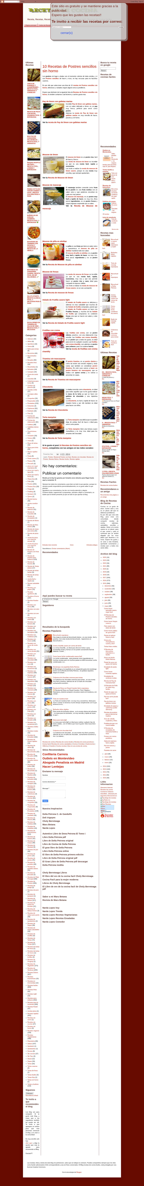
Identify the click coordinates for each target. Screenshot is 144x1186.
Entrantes (31, 406)
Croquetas (31, 398)
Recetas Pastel (33, 1007)
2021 (105, 566)
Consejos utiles (33, 394)
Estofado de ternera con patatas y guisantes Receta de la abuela (32, 246)
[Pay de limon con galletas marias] (53, 118)
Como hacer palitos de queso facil (110, 631)
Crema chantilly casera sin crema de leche (67, 646)
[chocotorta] (53, 406)
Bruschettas (31, 367)
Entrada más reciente (49, 545)
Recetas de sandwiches (31, 920)
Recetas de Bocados (31, 755)
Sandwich (31, 1046)
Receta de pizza (33, 533)
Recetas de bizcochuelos (32, 750)
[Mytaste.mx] (105, 800)
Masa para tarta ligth (60, 720)
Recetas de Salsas (31, 899)
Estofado (30, 411)
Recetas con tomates (32, 719)
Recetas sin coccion (31, 1023)
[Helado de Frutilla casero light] (53, 319)
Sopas (30, 1061)
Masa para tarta (33, 447)
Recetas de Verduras (31, 969)
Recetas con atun (33, 609)
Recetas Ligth (32, 994)
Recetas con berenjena (32, 631)
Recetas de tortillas (31, 956)
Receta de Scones (31, 563)
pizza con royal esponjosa (33, 467)
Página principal (31, 25)
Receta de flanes (33, 520)
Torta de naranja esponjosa (114, 265)
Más (103, 379)
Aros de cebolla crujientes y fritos (110, 719)
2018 (105, 575)
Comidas (81, 744)
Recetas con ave (33, 613)
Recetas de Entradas (31, 736)
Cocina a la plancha (31, 386)
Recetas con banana (32, 623)
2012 (105, 772)
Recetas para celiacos (32, 999)
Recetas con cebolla (32, 654)
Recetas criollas (33, 726)
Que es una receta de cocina (77, 746)
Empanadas (32, 401)
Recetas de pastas (31, 859)
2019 (105, 572)
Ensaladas (31, 403)
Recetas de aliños (31, 746)
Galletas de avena (109, 201)
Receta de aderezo (31, 508)
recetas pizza (32, 1011)
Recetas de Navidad (31, 846)
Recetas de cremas (31, 797)
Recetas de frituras (31, 818)
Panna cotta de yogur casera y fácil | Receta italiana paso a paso (33, 192)
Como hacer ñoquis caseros (110, 622)
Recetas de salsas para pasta (33, 914)
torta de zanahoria (109, 217)
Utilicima (45, 746)
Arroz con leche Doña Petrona (109, 658)
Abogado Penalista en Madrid (63, 762)
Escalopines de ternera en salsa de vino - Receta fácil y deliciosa (33, 326)
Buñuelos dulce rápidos (61, 709)
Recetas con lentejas (32, 684)
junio (106, 603)
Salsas (30, 1043)
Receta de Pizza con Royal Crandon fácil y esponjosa (71, 688)
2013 (105, 769)
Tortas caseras (32, 1066)
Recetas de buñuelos (31, 778)
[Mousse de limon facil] (53, 173)
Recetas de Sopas (31, 924)
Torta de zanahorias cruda (114, 221)
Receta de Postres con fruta (62, 457)
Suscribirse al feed (32, 1095)
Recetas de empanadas (31, 806)
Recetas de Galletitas (31, 827)
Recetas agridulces (31, 593)
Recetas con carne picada (32, 650)
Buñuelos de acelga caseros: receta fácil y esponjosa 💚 (33, 218)
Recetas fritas (32, 989)
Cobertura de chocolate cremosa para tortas (68, 677)
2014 (105, 766)
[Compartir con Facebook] (67, 454)
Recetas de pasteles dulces (33, 867)
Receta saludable (33, 583)
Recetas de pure (33, 890)
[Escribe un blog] (63, 454)
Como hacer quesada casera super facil (110, 610)
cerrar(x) (67, 33)
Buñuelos (31, 369)
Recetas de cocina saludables (61, 744)
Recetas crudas (33, 731)
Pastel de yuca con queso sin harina (110, 663)
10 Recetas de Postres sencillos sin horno (110, 616)
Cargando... (46, 805)
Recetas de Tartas (31, 939)
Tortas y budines (33, 1084)
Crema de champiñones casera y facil (109, 642)
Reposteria (31, 1041)
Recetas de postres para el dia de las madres (110, 714)
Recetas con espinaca (32, 672)
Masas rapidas (32, 452)
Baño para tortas (33, 349)
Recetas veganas (33, 1031)
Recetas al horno (33, 596)
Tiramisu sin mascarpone (53, 359)
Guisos (30, 438)
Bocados (30, 360)
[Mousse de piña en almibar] (53, 260)
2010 (105, 778)
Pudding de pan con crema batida (111, 724)
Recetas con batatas (32, 627)
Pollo (29, 481)
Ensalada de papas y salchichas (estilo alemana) (111, 707)
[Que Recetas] (105, 804)
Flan (29, 413)
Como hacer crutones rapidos (110, 672)
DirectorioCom (112, 796)
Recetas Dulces (54, 459)
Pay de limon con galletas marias (57, 101)
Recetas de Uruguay (31, 960)
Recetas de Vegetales (31, 965)
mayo (107, 606)
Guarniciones (32, 431)
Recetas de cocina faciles (64, 742)
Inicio (71, 545)
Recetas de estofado (31, 814)
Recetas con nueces (32, 693)
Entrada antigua (92, 545)
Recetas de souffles (31, 934)
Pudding (30, 491)
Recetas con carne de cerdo (33, 644)
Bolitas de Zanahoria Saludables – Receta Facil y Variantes (33, 139)
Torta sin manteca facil (60, 699)
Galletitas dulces (33, 427)
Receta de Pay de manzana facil (110, 681)
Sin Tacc (30, 1056)
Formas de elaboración (31, 421)
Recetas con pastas (32, 706)
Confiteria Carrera (55, 754)
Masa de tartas (33, 443)
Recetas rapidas (75, 459)
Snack (30, 1059)
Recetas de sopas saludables (33, 928)
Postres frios (32, 486)
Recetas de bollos (31, 765)
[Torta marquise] (53, 434)
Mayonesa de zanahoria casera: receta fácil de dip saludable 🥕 (33, 273)
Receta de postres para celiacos (32, 557)
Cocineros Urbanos (106, 791)
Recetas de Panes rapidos (32, 740)
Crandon (52, 746)
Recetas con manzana (32, 689)
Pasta (29, 456)
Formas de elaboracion (31, 417)
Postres (50, 457)
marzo (107, 757)
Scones (30, 1051)
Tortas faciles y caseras (108, 170)
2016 (105, 580)
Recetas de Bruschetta (31, 769)
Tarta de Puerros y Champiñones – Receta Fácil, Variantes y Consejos (33, 88)
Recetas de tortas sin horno (33, 952)
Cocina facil (46, 744)
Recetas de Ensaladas (31, 810)
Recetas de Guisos (31, 837)
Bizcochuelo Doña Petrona (114, 286)
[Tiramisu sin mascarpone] (53, 376)
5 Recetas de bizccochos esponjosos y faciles (109, 652)
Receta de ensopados (31, 517)
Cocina (75, 744)
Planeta (106, 811)
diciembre (108, 586)
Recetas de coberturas (31, 793)
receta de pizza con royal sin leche (33, 545)
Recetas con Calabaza (32, 635)
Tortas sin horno (33, 1080)
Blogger (78, 1172)
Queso (30, 496)
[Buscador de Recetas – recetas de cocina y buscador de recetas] (107, 817)
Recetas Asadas (33, 600)
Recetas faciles (64, 459)
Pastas (30, 461)
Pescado (30, 463)
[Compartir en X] (65, 454)
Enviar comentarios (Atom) (61, 548)
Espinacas (31, 408)
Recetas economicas (32, 977)
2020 (105, 569)
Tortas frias (31, 1077)
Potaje (30, 489)
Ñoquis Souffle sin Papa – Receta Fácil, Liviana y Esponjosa (33, 166)
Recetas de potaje (31, 886)
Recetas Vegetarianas (32, 1036)
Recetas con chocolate (79, 457)
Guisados (31, 435)
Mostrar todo (115, 229)
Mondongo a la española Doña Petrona (66, 667)
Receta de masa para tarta (33, 530)
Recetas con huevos (32, 676)
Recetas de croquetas (31, 801)
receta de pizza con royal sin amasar (33, 539)
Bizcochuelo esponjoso (60, 635)
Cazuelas (31, 379)
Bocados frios (32, 362)
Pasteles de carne (110, 750)
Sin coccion (31, 1053)
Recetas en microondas (31, 982)
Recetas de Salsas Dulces (32, 910)
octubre (107, 591)
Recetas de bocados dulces (33, 759)
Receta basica (32, 499)
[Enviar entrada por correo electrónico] (57, 454)
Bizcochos (31, 353)
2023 (105, 560)
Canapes (31, 372)
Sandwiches (32, 1048)
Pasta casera (32, 458)
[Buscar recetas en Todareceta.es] (108, 798)
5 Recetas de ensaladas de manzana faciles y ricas (111, 730)
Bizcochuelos (32, 356)
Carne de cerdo (33, 374)
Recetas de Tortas (31, 943)
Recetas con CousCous (32, 667)
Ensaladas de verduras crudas (110, 677)
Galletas (30, 424)
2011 (104, 775)
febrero (107, 760)
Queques (31, 494)
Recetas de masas (31, 842)
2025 (105, 557)
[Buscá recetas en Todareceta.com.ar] (108, 802)
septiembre (108, 594)
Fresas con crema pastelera (110, 737)
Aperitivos (31, 344)
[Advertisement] (72, 43)
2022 (105, 563)
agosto (107, 597)
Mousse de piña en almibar (54, 241)
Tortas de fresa (33, 1070)
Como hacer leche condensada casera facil (67, 656)
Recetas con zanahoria (32, 723)
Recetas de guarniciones (32, 831)
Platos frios (31, 479)
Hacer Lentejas (53, 766)
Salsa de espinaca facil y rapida (110, 742)
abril (106, 754)
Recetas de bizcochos (107, 186)
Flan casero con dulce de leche (109, 627)
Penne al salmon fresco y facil (109, 636)
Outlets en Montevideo (58, 758)
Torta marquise (49, 417)
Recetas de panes (31, 854)
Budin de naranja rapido (114, 321)
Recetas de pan (33, 849)
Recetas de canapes (31, 782)
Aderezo (30, 339)
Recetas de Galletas (31, 823)
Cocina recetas (61, 746)
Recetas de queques (31, 895)
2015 (105, 583)
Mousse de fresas (50, 272)
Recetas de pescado (31, 873)
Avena (30, 346)
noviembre (108, 589)
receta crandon (33, 503)
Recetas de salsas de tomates (31, 904)
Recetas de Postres (31, 882)
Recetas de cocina (48, 742)
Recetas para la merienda (33, 1003)
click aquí (29, 1143)
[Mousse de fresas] (53, 289)
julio (106, 600)
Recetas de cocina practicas (83, 742)
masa (29, 440)
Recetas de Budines (31, 774)
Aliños (30, 341)
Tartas (30, 1063)
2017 (105, 577)
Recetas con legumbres (32, 680)
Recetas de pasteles (31, 863)
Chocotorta (47, 387)
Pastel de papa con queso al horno (110, 693)
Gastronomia (90, 744)
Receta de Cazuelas (31, 513)
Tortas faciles (32, 1075)
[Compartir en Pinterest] (69, 454)
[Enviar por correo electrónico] (61, 454)
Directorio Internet (106, 787)
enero (107, 762)
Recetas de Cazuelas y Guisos (31, 787)
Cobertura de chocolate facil (62, 730)
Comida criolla (32, 390)
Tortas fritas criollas (110, 646)
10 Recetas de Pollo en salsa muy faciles (111, 687)
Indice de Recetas (45, 25)
